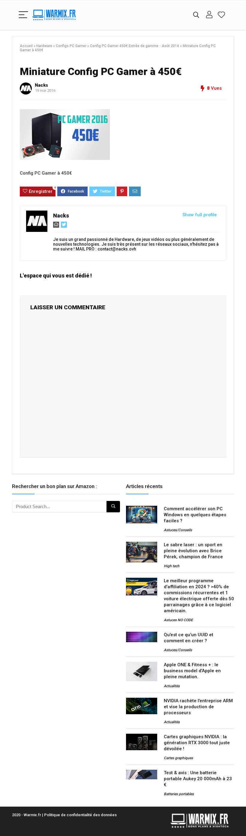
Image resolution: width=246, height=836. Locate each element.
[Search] (196, 15)
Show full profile (199, 214)
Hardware (44, 46)
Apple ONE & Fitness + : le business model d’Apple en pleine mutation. (192, 670)
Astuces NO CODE (178, 620)
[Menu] (23, 15)
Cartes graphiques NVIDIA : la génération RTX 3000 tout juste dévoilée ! (197, 742)
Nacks (41, 85)
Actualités (172, 686)
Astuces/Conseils (178, 530)
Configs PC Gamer (71, 46)
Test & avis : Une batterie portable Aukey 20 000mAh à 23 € (198, 778)
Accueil (26, 46)
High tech (171, 566)
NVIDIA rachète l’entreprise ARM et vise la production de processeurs (198, 706)
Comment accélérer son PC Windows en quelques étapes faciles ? (195, 514)
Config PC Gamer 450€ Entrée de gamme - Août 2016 (134, 46)
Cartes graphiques (178, 758)
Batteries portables (179, 794)
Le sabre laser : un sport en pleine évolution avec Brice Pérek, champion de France (193, 550)
